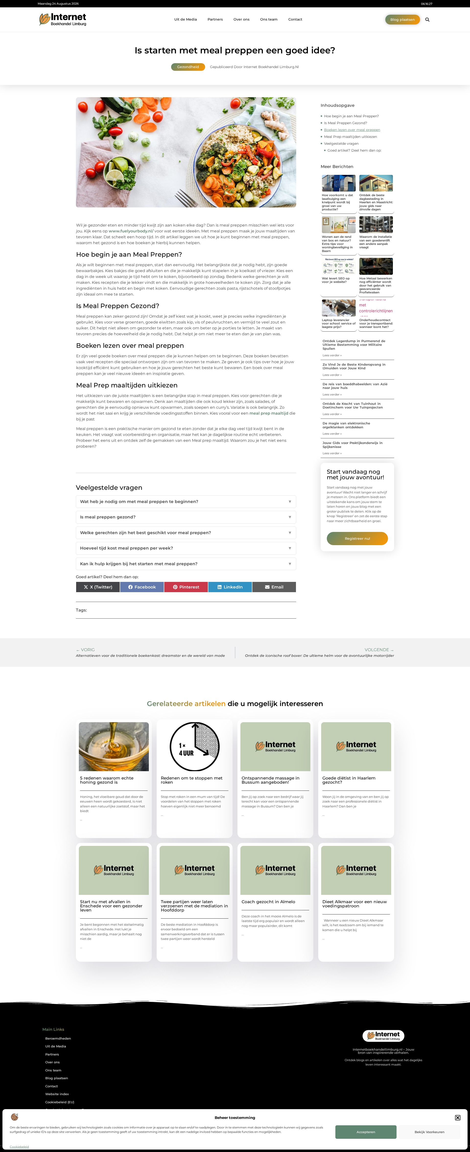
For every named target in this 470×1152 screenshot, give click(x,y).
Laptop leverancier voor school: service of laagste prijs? (338, 323)
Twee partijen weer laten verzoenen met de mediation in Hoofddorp (194, 905)
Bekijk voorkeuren (430, 1132)
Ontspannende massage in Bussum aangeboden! (271, 780)
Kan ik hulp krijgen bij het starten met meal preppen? (186, 563)
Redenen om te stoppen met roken (192, 780)
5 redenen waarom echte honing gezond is (106, 780)
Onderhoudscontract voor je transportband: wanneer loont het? (376, 323)
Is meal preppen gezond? (186, 517)
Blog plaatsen (56, 1078)
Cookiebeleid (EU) (59, 1102)
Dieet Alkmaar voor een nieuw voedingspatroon (354, 903)
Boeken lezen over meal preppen (352, 130)
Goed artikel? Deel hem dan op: (354, 150)
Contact (295, 19)
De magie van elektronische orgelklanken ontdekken (346, 425)
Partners (215, 19)
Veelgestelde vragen (341, 143)
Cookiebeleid (19, 1147)
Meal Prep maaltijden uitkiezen (350, 136)
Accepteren (366, 1132)
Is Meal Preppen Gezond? (345, 123)
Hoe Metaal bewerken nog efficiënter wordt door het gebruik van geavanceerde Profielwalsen (375, 285)
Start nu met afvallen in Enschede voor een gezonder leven (111, 905)
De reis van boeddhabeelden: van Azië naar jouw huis (355, 386)
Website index (57, 1094)
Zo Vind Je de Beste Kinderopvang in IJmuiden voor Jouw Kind (354, 366)
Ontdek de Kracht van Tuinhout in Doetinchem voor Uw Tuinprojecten (353, 405)
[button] (457, 1117)
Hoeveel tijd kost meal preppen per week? (186, 548)
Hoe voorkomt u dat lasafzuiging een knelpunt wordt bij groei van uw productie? (337, 202)
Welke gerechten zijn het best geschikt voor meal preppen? (186, 532)
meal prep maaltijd (268, 413)
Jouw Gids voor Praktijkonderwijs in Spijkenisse (353, 445)
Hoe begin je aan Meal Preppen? (351, 116)
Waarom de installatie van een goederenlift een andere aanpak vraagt (375, 242)
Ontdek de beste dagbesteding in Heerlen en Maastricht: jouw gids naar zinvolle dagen (376, 202)
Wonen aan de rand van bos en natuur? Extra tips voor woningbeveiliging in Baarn (337, 244)
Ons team (269, 19)
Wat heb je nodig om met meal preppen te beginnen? (186, 501)
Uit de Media (185, 19)
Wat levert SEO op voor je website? (336, 280)
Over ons (241, 19)
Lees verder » (332, 355)
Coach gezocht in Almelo (268, 901)
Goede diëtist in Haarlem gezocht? (349, 780)
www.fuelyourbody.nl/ (131, 231)
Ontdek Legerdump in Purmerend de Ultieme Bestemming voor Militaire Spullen (354, 344)
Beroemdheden (58, 1038)
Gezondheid (188, 67)
